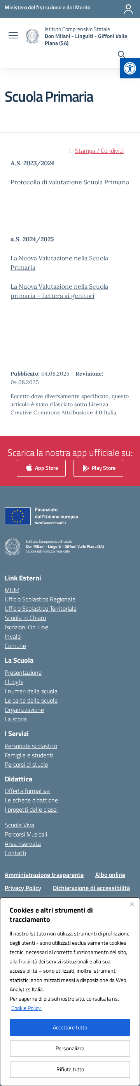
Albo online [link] (110, 874)
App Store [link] (46, 468)
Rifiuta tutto (70, 1069)
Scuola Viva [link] (19, 825)
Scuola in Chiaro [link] (25, 617)
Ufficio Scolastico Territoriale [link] (41, 608)
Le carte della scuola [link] (31, 700)
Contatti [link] (15, 852)
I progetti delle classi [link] (31, 809)
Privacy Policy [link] (23, 887)
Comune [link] (15, 645)
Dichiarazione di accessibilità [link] (91, 887)
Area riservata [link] (23, 843)
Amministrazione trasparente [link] (44, 874)
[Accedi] (128, 9)
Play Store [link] (103, 468)
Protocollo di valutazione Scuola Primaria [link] (69, 182)
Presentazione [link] (23, 672)
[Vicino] (131, 904)
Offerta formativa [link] (27, 790)
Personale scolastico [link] (31, 745)
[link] (130, 68)
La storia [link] (16, 719)
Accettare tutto (70, 1027)
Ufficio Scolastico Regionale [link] (40, 599)
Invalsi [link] (13, 636)
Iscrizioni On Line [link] (26, 627)
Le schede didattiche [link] (31, 800)
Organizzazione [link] (24, 709)
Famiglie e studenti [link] (29, 755)
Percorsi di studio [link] (26, 764)
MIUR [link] (12, 589)
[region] (70, 991)
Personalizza (70, 1048)
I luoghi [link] (14, 681)
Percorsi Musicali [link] (26, 834)
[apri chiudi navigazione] (13, 36)
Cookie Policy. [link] (26, 1008)
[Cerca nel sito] (122, 55)
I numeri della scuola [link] (31, 691)
